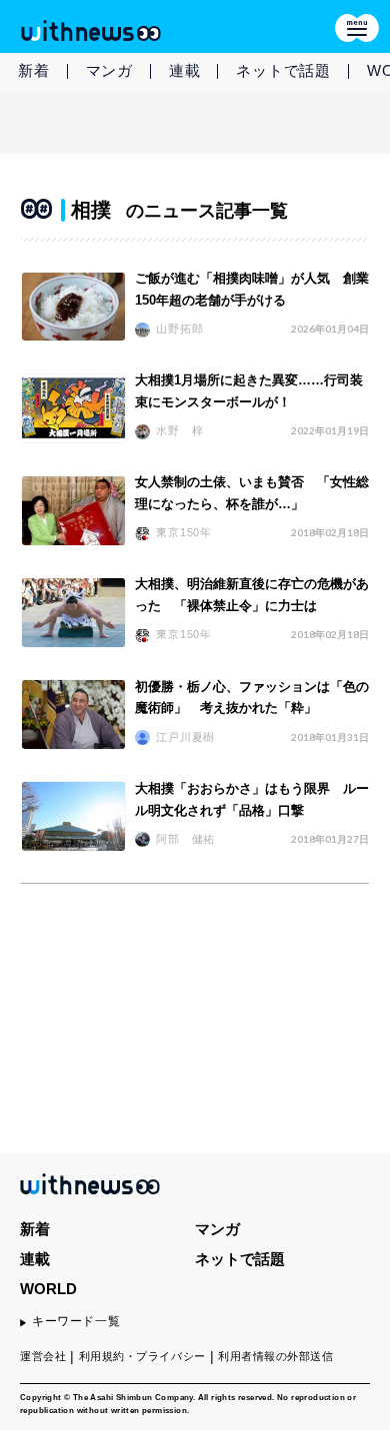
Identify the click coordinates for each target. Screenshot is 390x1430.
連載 (185, 70)
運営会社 (43, 1356)
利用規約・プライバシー (142, 1356)
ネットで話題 (283, 70)
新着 (34, 70)
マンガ (109, 70)
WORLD (48, 1288)
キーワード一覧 (76, 1321)
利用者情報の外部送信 (276, 1356)
